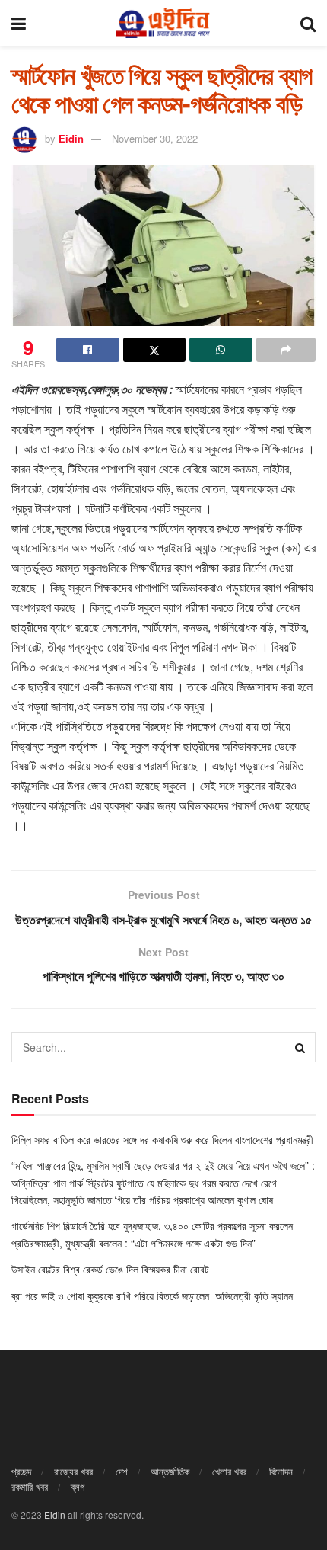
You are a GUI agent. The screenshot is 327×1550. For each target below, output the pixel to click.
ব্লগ (77, 1486)
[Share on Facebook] (87, 350)
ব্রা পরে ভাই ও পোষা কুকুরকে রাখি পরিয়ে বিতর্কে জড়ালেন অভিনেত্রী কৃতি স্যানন (153, 1295)
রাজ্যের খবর (73, 1471)
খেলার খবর (229, 1471)
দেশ (122, 1471)
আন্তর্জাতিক (170, 1471)
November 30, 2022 (155, 138)
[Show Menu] (18, 23)
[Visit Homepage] (162, 23)
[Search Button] (308, 23)
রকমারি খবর (29, 1486)
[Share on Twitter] (154, 350)
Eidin (71, 138)
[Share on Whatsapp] (220, 350)
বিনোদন (281, 1471)
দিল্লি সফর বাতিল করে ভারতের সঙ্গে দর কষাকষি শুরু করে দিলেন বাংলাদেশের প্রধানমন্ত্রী (162, 1139)
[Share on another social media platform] (286, 350)
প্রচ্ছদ (21, 1471)
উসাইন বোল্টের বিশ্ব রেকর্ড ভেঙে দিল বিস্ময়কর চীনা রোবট (110, 1268)
